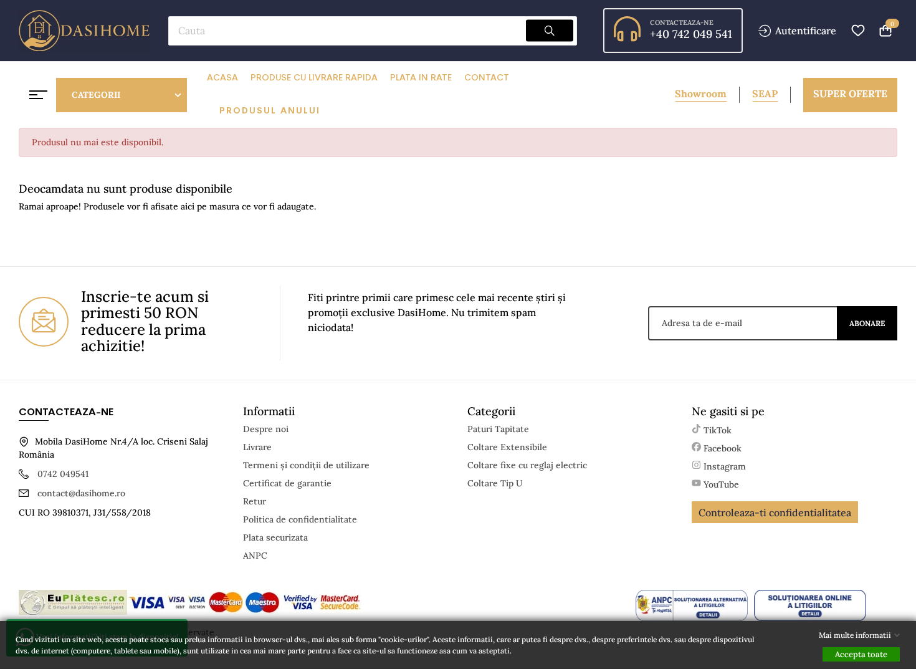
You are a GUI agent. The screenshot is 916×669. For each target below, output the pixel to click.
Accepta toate (861, 654)
